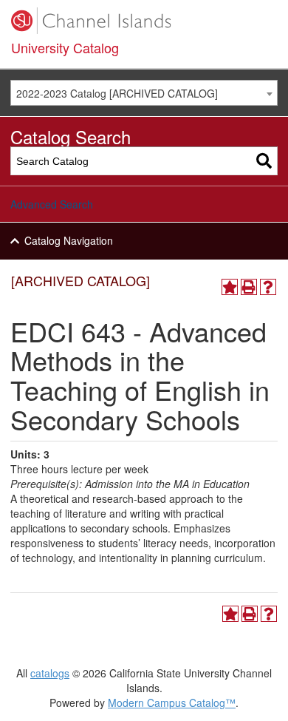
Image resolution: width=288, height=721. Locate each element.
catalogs (49, 673)
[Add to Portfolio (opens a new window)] (230, 287)
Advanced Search (51, 204)
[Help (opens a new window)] (268, 287)
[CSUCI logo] (144, 20)
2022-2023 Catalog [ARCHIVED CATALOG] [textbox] (117, 93)
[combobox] (144, 93)
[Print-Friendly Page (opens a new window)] (249, 287)
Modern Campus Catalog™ (172, 702)
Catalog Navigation (68, 240)
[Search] (264, 160)
